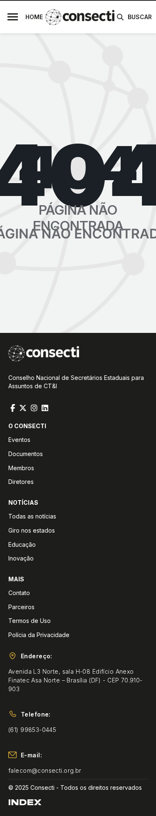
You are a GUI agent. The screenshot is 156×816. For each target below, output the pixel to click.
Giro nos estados (31, 530)
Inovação (21, 558)
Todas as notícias (32, 516)
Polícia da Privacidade (38, 634)
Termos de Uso (29, 620)
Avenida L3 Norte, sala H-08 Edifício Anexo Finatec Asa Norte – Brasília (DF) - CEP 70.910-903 (75, 680)
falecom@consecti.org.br (45, 770)
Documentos (25, 453)
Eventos (19, 439)
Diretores (21, 481)
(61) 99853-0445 (32, 729)
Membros (21, 467)
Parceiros (21, 606)
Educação (22, 544)
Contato (19, 592)
